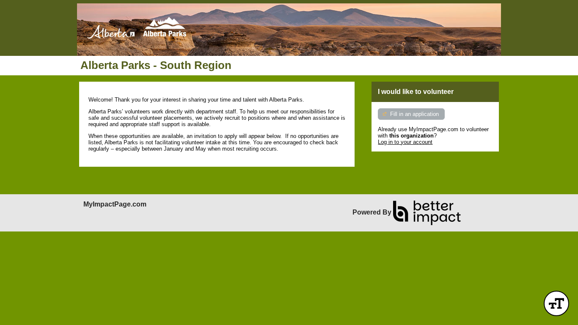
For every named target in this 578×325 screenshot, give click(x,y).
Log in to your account (405, 142)
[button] (556, 303)
